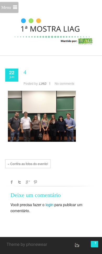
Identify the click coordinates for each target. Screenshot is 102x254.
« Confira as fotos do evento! (28, 163)
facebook (12, 182)
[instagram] (76, 245)
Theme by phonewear (27, 244)
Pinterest (35, 182)
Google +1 (27, 182)
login (49, 204)
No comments (64, 83)
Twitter (20, 182)
